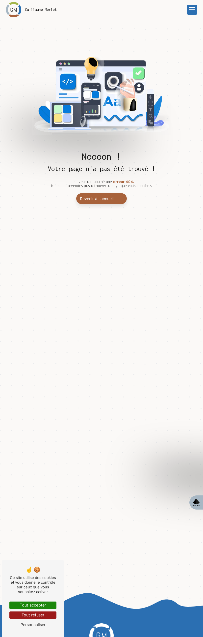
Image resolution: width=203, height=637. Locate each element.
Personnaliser (33, 624)
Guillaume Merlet (41, 9)
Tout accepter (33, 605)
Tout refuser (33, 614)
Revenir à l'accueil (97, 198)
